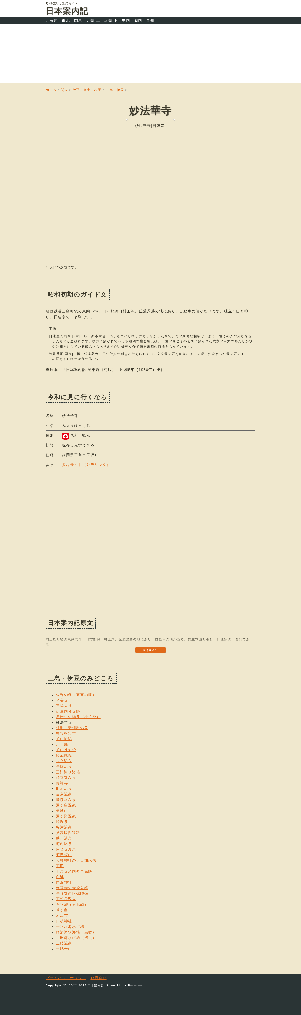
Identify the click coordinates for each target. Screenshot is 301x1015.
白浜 (60, 877)
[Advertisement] (150, 54)
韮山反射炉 (66, 750)
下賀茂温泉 (66, 899)
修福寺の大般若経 (72, 888)
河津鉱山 (64, 855)
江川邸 (62, 744)
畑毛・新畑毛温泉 (72, 728)
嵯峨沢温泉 (66, 800)
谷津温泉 (64, 827)
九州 (150, 20)
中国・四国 (132, 20)
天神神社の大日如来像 (76, 860)
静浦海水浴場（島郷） (76, 932)
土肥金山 (64, 949)
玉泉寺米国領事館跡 (74, 871)
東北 (66, 20)
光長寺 (62, 700)
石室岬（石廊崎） (72, 905)
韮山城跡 (64, 739)
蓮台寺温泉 (66, 849)
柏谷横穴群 (66, 733)
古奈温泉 (64, 761)
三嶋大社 (64, 706)
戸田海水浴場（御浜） (76, 938)
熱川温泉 (64, 838)
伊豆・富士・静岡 (87, 90)
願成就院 (64, 755)
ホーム (51, 90)
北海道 (52, 20)
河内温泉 (64, 844)
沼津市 (62, 916)
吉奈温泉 (64, 794)
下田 (60, 866)
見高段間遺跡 (68, 833)
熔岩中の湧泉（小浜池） (78, 717)
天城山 (62, 811)
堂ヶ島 (62, 910)
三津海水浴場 (68, 772)
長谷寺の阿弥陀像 (72, 893)
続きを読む (150, 650)
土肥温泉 (64, 943)
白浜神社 (64, 882)
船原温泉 (64, 789)
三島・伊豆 (115, 90)
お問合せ (98, 978)
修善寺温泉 (66, 778)
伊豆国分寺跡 (68, 711)
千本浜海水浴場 (70, 927)
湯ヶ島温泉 (66, 805)
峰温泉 (62, 822)
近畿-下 (111, 20)
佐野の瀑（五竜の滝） (76, 695)
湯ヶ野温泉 (66, 816)
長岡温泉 (64, 767)
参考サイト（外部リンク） (86, 465)
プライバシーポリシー (66, 978)
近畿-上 (93, 20)
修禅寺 (62, 783)
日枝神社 (64, 921)
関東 (78, 20)
